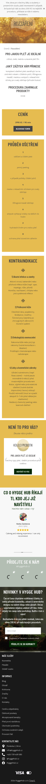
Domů (6, 48)
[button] (6, 459)
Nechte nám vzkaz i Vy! (23, 508)
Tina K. (32, 780)
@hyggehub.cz (23, 566)
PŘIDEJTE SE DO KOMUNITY (23, 644)
